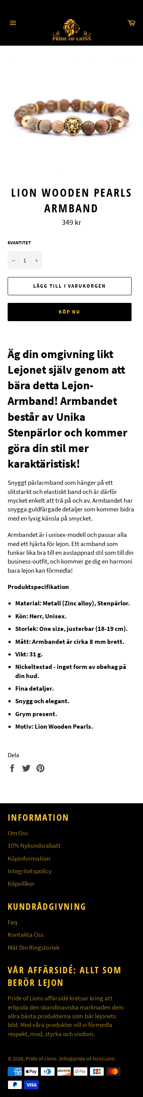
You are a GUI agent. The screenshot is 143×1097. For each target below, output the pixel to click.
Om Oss (18, 833)
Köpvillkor (21, 883)
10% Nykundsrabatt (34, 845)
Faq (12, 922)
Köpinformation (29, 858)
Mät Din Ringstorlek (33, 947)
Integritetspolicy (29, 871)
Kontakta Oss (25, 934)
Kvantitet (19, 242)
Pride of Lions (41, 1059)
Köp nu (70, 312)
